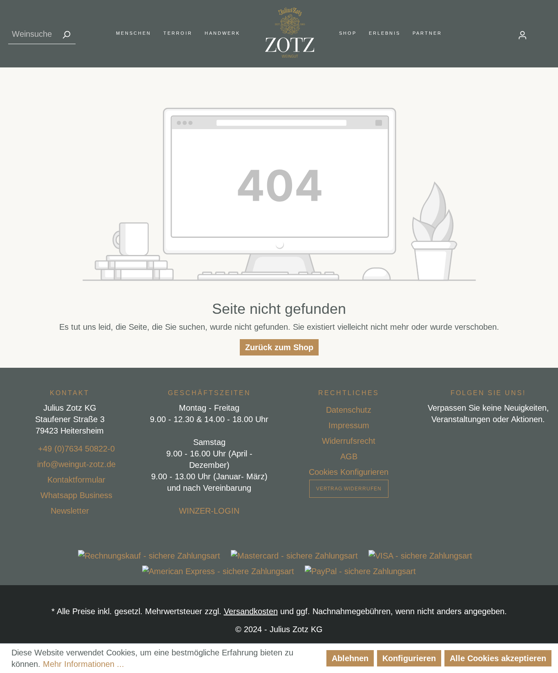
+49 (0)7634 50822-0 (76, 448)
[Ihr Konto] (522, 34)
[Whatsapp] (30, 495)
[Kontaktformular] (37, 479)
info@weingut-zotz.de (76, 464)
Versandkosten (251, 611)
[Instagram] (488, 440)
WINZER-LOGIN (209, 510)
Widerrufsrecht (348, 440)
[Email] (27, 464)
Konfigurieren (409, 658)
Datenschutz (348, 409)
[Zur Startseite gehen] (289, 32)
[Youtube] (507, 440)
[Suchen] (66, 34)
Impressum (348, 425)
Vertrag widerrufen (349, 489)
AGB (348, 456)
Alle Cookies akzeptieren (498, 658)
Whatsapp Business (76, 495)
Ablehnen (350, 658)
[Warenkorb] (545, 33)
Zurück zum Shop (279, 347)
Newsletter (70, 510)
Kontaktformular (76, 479)
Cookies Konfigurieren (348, 471)
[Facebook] (469, 440)
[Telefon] (28, 448)
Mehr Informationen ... (83, 664)
